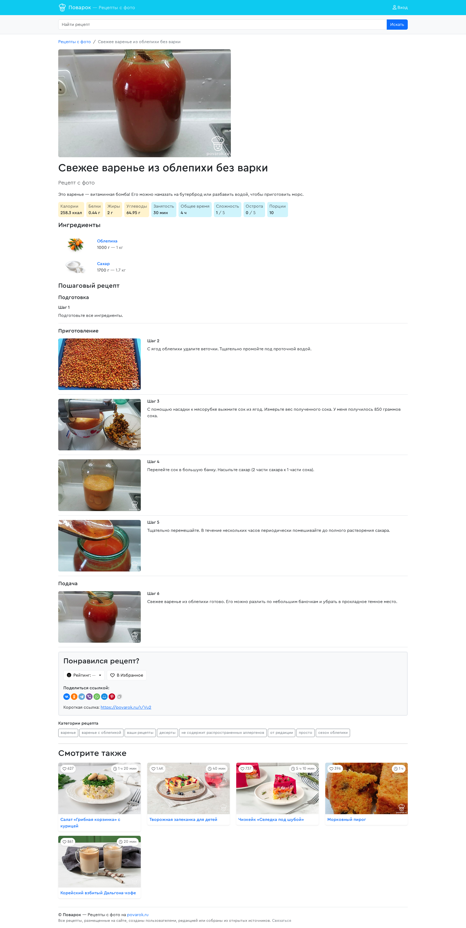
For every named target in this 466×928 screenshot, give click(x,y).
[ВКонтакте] (66, 696)
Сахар (103, 264)
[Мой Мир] (104, 696)
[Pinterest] (112, 696)
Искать (397, 24)
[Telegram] (81, 696)
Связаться (281, 921)
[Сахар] (75, 267)
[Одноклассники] (74, 696)
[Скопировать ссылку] (119, 696)
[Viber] (89, 696)
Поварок (101, 7)
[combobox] (222, 24)
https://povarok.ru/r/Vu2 (126, 707)
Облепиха (107, 241)
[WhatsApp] (97, 696)
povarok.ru (138, 915)
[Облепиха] (75, 244)
